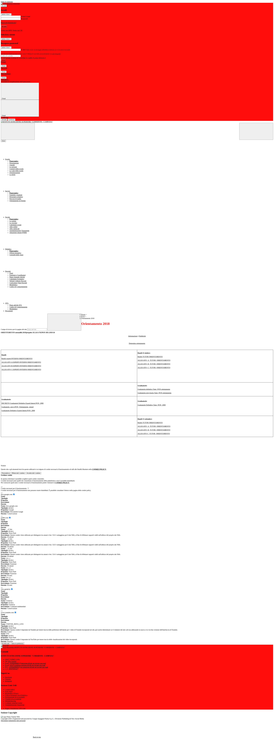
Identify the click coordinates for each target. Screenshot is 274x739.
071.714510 (12, 661)
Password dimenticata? (8, 23)
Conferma (11, 120)
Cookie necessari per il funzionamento (14, 488)
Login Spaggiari (55, 54)
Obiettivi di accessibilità (13, 699)
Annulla (4, 120)
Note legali (9, 691)
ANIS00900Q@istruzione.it (28, 663)
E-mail (23, 50)
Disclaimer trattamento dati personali (13, 721)
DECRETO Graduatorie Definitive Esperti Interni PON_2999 (22, 403)
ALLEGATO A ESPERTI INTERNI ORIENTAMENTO (21, 362)
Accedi (4, 6)
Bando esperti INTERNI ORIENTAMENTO (16, 358)
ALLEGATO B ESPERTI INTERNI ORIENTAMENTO (21, 366)
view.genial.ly (6, 589)
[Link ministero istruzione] (10, 4)
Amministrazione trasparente (14, 705)
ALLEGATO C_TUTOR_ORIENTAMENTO (154, 433)
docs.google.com (7, 494)
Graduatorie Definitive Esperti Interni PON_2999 (18, 410)
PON (83, 316)
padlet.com (5, 518)
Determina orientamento (137, 343)
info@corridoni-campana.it (27, 665)
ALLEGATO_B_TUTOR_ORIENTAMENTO (154, 364)
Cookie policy (10, 689)
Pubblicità (142, 336)
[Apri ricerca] (256, 131)
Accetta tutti (33, 473)
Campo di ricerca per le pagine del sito (14, 329)
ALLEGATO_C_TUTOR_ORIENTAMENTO (154, 367)
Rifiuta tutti (18, 473)
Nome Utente (25, 16)
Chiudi (4, 66)
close (3, 141)
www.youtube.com (7, 612)
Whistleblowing (10, 701)
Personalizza (6, 473)
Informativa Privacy (12, 693)
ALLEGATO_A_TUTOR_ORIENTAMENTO (154, 360)
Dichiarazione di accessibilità (15, 697)
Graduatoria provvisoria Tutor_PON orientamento (154, 393)
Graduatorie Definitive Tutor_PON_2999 (152, 405)
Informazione (132, 336)
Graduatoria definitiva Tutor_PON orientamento (154, 389)
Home (83, 314)
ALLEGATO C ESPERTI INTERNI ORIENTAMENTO (21, 369)
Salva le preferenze (17, 643)
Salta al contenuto (7, 2)
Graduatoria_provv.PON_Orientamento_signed (17, 407)
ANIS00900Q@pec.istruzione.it (28, 667)
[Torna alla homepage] (137, 122)
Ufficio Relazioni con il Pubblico (16, 695)
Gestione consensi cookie (13, 703)
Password (24, 19)
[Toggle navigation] (18, 131)
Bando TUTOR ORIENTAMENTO (150, 357)
